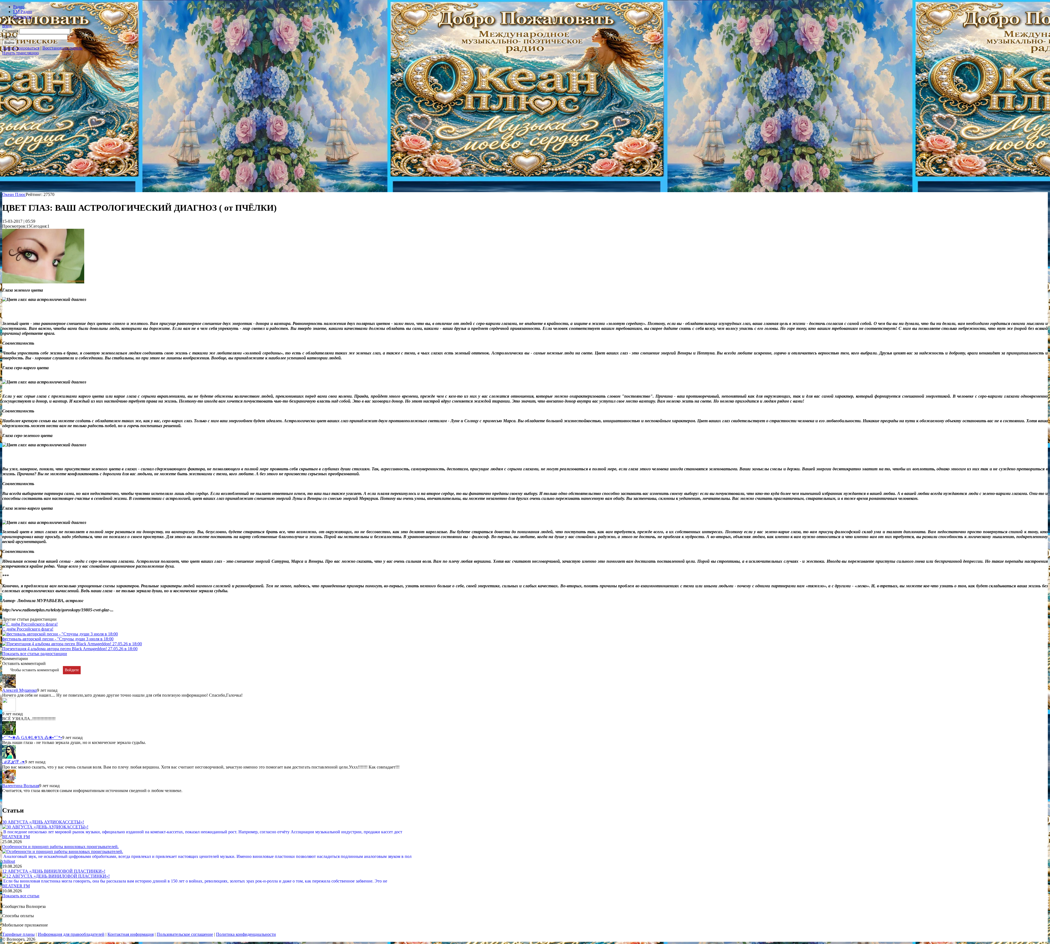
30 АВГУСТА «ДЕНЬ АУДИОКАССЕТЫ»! (43, 822)
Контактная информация (130, 934)
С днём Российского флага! (27, 629)
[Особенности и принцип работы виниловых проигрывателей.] (62, 851)
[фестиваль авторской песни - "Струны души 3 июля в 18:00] (60, 634)
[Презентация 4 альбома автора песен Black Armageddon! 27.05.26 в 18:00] (72, 643)
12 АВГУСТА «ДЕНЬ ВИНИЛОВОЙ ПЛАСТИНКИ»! (53, 871)
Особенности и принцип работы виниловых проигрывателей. (60, 846)
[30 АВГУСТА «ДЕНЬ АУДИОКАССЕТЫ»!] (45, 827)
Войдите (72, 670)
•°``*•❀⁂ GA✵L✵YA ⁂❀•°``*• (32, 737)
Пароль (9, 36)
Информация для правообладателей (71, 934)
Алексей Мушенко (19, 690)
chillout (8, 861)
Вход (6, 26)
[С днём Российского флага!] (30, 624)
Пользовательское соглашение (185, 934)
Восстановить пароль (62, 48)
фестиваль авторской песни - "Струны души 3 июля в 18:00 (57, 639)
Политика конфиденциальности (246, 934)
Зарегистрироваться (20, 48)
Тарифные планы (18, 934)
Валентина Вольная (20, 785)
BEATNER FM (16, 836)
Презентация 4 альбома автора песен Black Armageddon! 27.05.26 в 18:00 (70, 648)
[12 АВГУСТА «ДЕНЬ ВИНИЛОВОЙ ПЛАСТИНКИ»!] (56, 876)
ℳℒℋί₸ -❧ (13, 762)
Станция (10, 31)
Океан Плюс (14, 194)
